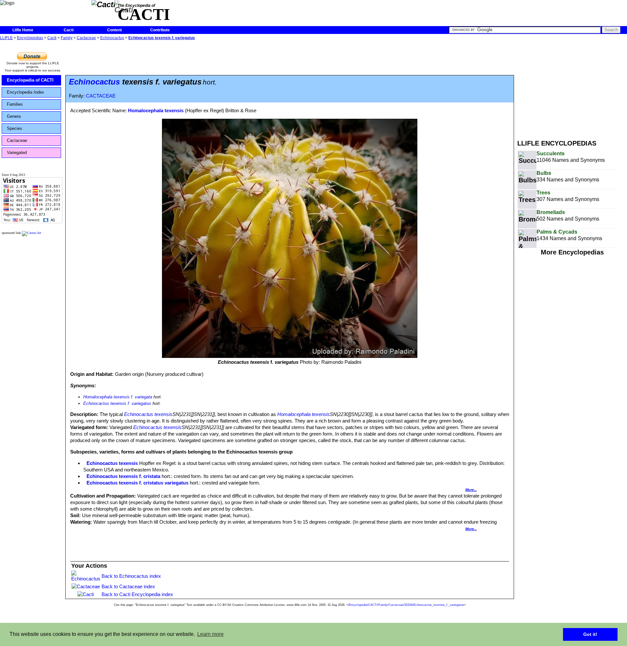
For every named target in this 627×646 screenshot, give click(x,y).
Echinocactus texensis (148, 414)
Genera (14, 116)
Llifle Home (22, 30)
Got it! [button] (590, 634)
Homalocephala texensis (156, 110)
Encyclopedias (30, 38)
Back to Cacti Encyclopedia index (137, 594)
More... (471, 490)
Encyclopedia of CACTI (30, 80)
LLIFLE (6, 38)
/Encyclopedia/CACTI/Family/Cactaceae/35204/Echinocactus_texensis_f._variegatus (406, 605)
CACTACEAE (101, 96)
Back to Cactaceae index (128, 586)
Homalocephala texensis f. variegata (117, 396)
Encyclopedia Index (25, 92)
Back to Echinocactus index (131, 576)
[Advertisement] (572, 87)
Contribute (160, 30)
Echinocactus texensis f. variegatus (161, 38)
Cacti (68, 30)
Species (14, 128)
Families (15, 104)
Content (114, 30)
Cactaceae (86, 38)
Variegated (17, 152)
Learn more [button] (210, 634)
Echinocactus (112, 38)
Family (66, 38)
